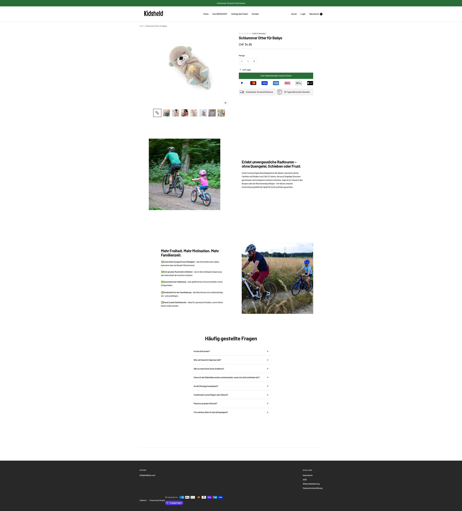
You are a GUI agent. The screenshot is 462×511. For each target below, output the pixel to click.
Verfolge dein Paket (239, 14)
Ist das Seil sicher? (202, 351)
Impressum (308, 475)
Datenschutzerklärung (312, 488)
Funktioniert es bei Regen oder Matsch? (211, 395)
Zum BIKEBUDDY (219, 14)
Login (303, 14)
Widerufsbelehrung (311, 484)
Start (142, 26)
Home (206, 14)
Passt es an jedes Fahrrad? (205, 403)
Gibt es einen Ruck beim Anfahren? (209, 368)
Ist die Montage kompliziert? (206, 386)
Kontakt (255, 14)
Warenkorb (315, 14)
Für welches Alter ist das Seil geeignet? (211, 412)
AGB (305, 479)
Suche (294, 14)
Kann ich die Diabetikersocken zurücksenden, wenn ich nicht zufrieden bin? (227, 377)
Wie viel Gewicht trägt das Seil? (207, 360)
